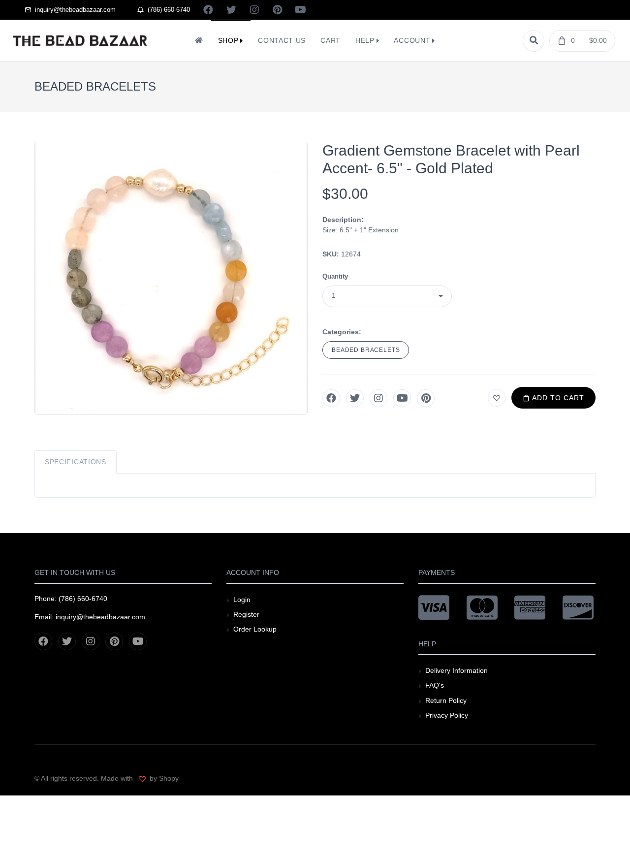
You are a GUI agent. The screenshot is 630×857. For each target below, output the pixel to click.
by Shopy (163, 778)
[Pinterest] (426, 398)
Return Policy (446, 700)
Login (242, 599)
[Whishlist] (496, 398)
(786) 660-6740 (167, 9)
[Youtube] (402, 398)
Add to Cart (557, 398)
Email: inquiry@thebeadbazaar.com (89, 617)
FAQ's (434, 685)
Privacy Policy (446, 715)
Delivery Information (456, 670)
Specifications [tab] (75, 462)
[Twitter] (355, 398)
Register (246, 614)
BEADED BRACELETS (366, 350)
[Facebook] (331, 398)
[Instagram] (378, 398)
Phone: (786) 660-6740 (70, 599)
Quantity (335, 276)
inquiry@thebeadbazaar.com (73, 9)
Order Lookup (255, 629)
